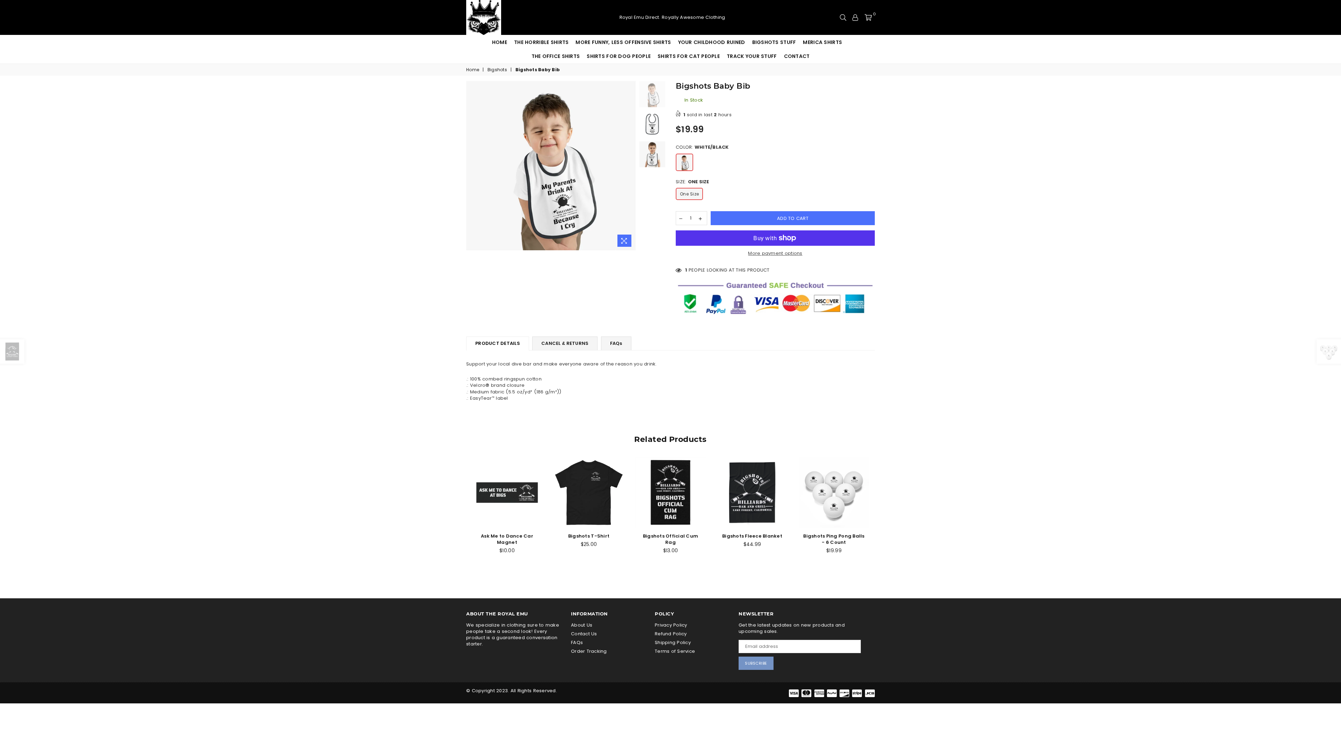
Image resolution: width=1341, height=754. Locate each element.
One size (689, 194)
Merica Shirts (822, 42)
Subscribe (756, 663)
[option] (551, 165)
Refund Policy (671, 633)
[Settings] (855, 17)
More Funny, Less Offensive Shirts (623, 42)
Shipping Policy (673, 642)
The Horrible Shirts (541, 42)
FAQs (616, 343)
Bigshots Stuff (774, 42)
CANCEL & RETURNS (564, 343)
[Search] (843, 17)
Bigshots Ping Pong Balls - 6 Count (833, 539)
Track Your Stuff (752, 56)
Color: (702, 147)
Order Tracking (589, 651)
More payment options (775, 253)
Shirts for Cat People (689, 56)
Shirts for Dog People (619, 56)
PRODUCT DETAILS (497, 343)
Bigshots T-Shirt (588, 536)
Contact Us (584, 633)
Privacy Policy (671, 625)
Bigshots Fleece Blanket (752, 536)
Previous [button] (472, 166)
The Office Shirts (556, 56)
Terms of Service (675, 651)
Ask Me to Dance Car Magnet (507, 539)
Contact (797, 56)
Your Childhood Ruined (711, 42)
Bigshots (497, 70)
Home (499, 42)
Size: (692, 182)
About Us (581, 625)
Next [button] (629, 166)
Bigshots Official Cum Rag (670, 539)
